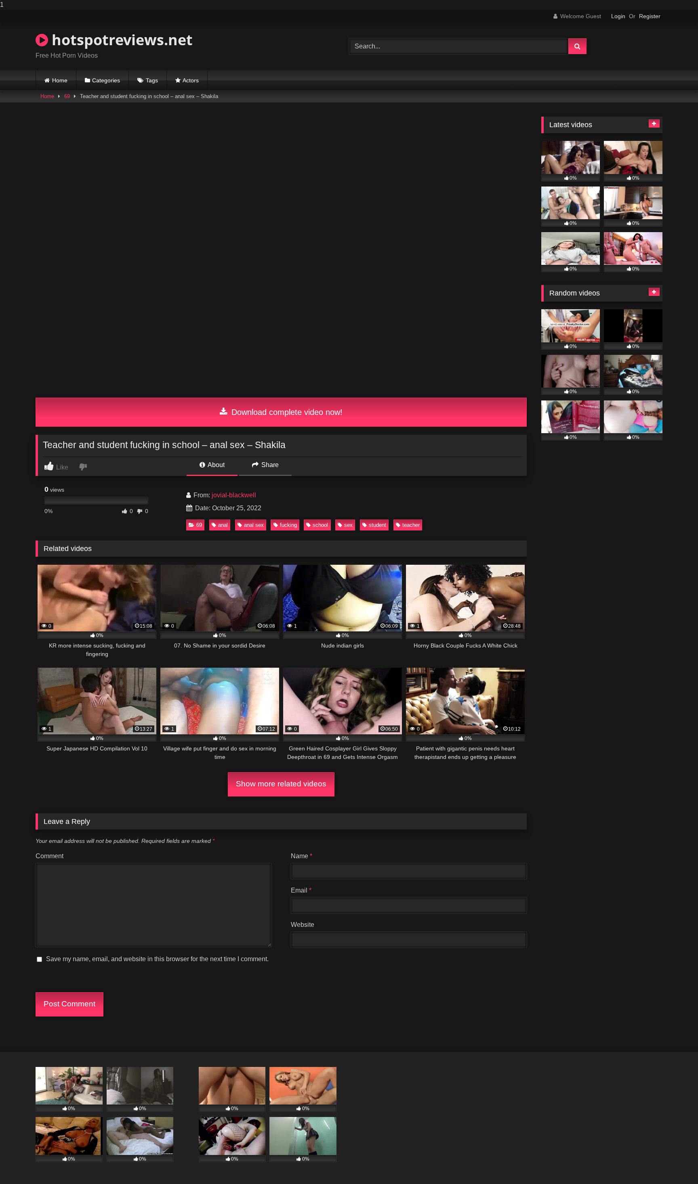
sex (348, 525)
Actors (191, 80)
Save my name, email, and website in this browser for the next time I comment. (157, 959)
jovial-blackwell (234, 495)
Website (302, 924)
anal (223, 525)
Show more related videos (281, 784)
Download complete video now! (286, 412)
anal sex (254, 525)
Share (269, 464)
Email (301, 890)
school (320, 525)
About (215, 464)
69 (67, 96)
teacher (411, 525)
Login (618, 16)
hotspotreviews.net (120, 40)
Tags (152, 80)
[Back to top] (673, 1161)
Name (301, 856)
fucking (288, 525)
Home (59, 80)
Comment (49, 856)
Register (649, 16)
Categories (106, 80)
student (377, 525)
